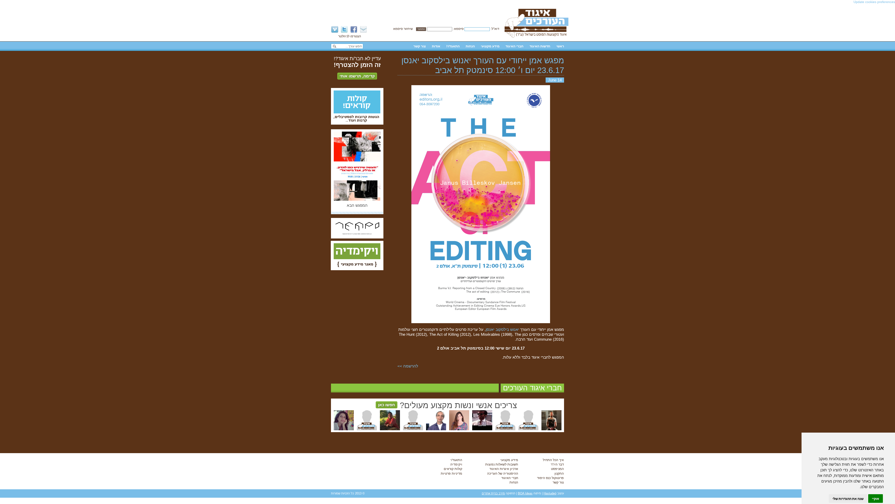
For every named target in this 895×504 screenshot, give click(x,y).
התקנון (559, 473)
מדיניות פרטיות (451, 473)
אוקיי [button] (875, 498)
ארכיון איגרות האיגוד (503, 469)
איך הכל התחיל (553, 460)
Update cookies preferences (874, 2)
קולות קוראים (453, 469)
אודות (436, 46)
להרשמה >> (407, 366)
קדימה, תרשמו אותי (357, 76)
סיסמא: (458, 29)
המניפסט (557, 469)
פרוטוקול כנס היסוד (550, 478)
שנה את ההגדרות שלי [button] (848, 498)
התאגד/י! (453, 46)
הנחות (470, 46)
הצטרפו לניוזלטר (349, 36)
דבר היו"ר (557, 464)
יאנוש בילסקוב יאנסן (502, 329)
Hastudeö (550, 493)
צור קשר (419, 46)
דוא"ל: (495, 29)
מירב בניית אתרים (493, 493)
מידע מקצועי (490, 46)
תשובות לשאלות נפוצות (501, 464)
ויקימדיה (456, 464)
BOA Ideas (525, 493)
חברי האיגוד (514, 46)
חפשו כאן (386, 404)
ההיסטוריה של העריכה (502, 473)
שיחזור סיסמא (403, 29)
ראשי (560, 46)
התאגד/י (456, 460)
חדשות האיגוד (540, 46)
